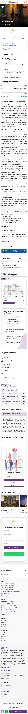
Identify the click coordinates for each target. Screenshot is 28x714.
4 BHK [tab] (9, 278)
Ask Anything (14, 479)
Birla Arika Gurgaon (5, 593)
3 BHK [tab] (4, 278)
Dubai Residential (6, 570)
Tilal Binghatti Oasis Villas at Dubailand (10, 605)
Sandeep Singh (12, 45)
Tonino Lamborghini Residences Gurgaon (10, 591)
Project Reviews (4, 624)
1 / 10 (25, 7)
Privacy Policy (4, 638)
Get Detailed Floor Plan (9, 303)
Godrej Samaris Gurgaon (7, 587)
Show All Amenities (6, 378)
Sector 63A (6, 24)
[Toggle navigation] (2, 2)
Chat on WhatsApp (15, 554)
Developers (4, 574)
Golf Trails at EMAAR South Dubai (8, 603)
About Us (3, 632)
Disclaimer (3, 636)
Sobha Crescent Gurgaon (7, 589)
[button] (2, 293)
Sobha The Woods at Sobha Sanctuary (10, 611)
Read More (4, 667)
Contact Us (4, 634)
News (2, 622)
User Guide (3, 626)
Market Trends (4, 620)
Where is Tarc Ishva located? (10, 441)
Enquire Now (18, 711)
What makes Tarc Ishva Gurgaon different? (11, 414)
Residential (24, 96)
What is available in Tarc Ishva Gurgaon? (13, 437)
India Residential (5, 567)
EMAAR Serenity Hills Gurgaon (7, 585)
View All (3, 595)
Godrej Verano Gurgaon (7, 509)
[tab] (3, 390)
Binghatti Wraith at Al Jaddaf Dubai (9, 609)
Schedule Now (14, 485)
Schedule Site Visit (14, 548)
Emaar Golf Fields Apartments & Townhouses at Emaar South (11, 607)
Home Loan (4, 640)
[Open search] (25, 2)
